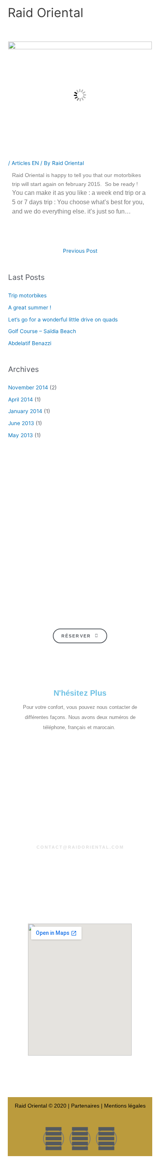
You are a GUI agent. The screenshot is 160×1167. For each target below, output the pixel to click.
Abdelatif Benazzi (29, 343)
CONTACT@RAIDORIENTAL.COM (80, 847)
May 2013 (20, 435)
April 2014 (20, 399)
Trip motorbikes (27, 295)
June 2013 (21, 423)
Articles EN (25, 163)
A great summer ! (29, 307)
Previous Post (80, 251)
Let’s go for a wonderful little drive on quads (63, 319)
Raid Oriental (45, 12)
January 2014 (25, 411)
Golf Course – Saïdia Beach (42, 331)
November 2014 (28, 387)
